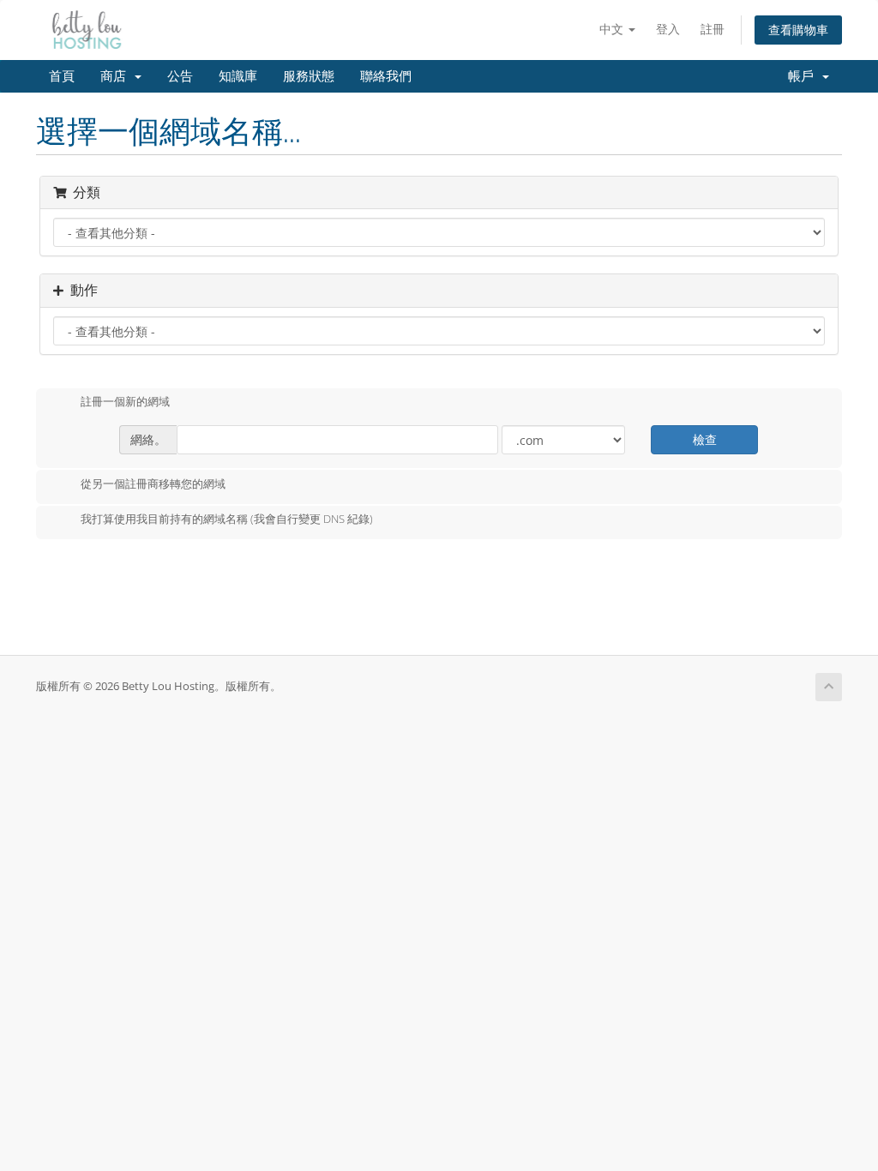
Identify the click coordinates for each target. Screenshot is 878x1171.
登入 (668, 29)
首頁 (62, 76)
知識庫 (238, 76)
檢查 (705, 439)
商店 (116, 76)
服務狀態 (308, 76)
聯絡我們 (386, 76)
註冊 (713, 29)
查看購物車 (798, 29)
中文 (613, 29)
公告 (180, 76)
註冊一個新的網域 (125, 402)
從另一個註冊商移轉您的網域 (153, 483)
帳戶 (804, 76)
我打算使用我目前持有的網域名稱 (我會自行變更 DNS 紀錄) (227, 519)
